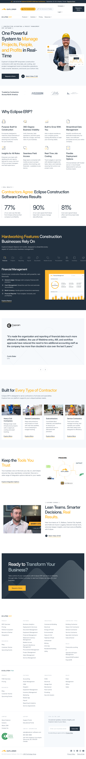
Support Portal (27, 720)
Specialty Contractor (72, 635)
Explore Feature (7, 300)
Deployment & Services (30, 627)
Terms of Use (80, 754)
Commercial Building (50, 624)
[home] (9, 9)
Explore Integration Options (10, 482)
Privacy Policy (71, 754)
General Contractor (71, 629)
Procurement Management (31, 650)
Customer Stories (7, 647)
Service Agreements (29, 706)
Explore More (8, 436)
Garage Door (48, 684)
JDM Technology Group (29, 754)
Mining (46, 643)
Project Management (29, 652)
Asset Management (29, 681)
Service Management (29, 658)
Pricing (4, 627)
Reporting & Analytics (29, 703)
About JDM (5, 725)
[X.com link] (74, 751)
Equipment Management (30, 632)
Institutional (47, 640)
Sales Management (28, 655)
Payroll (25, 700)
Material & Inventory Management (29, 639)
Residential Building (50, 648)
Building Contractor (71, 624)
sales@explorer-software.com (32, 732)
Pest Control (48, 689)
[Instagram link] (80, 751)
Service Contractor (71, 632)
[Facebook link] (77, 751)
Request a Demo (78, 9)
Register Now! (71, 1)
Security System (49, 695)
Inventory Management (30, 692)
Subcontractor (70, 638)
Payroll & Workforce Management (29, 646)
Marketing (26, 695)
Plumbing (47, 692)
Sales (67, 687)
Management (69, 681)
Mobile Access (27, 642)
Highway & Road (49, 638)
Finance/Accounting (72, 647)
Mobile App (26, 698)
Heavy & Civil (48, 635)
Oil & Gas (47, 646)
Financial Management (30, 635)
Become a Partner (7, 632)
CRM (24, 684)
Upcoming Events (7, 650)
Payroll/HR (69, 660)
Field (67, 679)
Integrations (5, 635)
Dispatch (25, 687)
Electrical (47, 627)
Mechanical (47, 687)
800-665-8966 (27, 735)
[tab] (5, 259)
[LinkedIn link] (71, 751)
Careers (4, 723)
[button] (61, 6)
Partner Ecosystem (7, 629)
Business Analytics (28, 624)
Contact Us (5, 728)
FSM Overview (6, 679)
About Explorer (6, 720)
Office (67, 684)
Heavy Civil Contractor (72, 627)
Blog (3, 644)
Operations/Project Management (71, 653)
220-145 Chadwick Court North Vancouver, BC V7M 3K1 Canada (32, 739)
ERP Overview (6, 624)
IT (66, 650)
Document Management (30, 629)
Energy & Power (49, 629)
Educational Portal (28, 723)
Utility (46, 651)
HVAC (46, 679)
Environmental (48, 632)
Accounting (26, 679)
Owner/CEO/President (72, 657)
